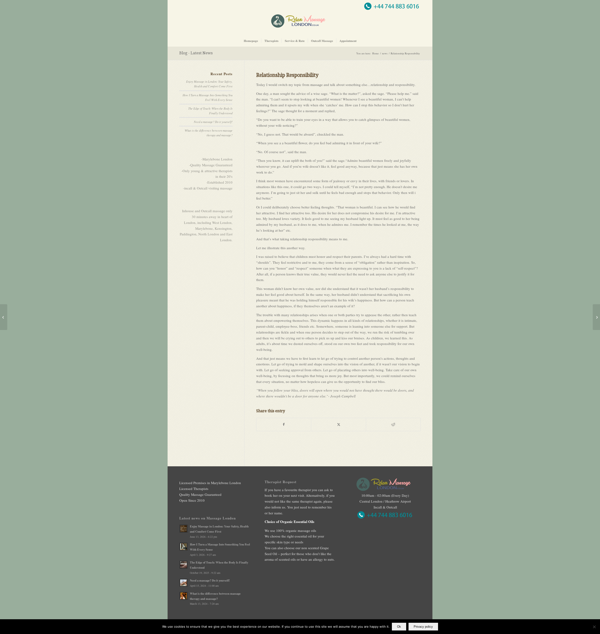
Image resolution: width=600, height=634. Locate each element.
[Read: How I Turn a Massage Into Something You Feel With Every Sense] (183, 546)
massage (316, 84)
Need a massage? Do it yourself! (213, 122)
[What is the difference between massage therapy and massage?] (596, 317)
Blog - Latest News (196, 53)
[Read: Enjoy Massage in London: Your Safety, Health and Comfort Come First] (183, 528)
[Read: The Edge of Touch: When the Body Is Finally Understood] (183, 564)
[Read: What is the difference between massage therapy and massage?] (183, 596)
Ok (399, 626)
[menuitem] (251, 41)
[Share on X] (338, 424)
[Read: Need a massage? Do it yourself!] (183, 582)
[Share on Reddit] (393, 424)
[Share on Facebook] (283, 424)
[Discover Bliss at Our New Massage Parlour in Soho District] (3, 317)
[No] (594, 626)
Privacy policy (423, 626)
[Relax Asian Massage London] (300, 24)
